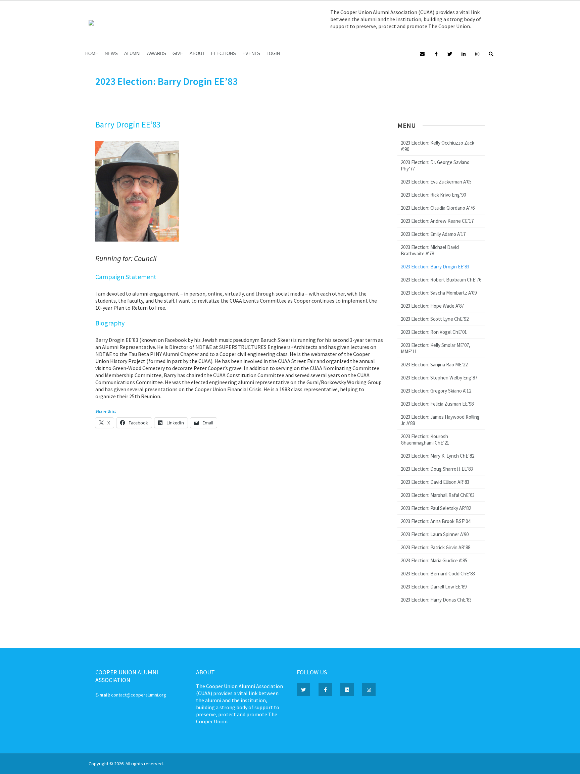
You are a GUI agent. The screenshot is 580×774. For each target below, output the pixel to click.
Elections (223, 53)
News (111, 53)
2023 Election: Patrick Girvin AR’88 (435, 547)
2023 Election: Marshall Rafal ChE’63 (438, 495)
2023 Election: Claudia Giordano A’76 (438, 208)
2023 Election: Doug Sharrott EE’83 (437, 469)
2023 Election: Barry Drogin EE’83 (435, 266)
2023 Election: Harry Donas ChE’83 (436, 600)
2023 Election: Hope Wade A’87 (432, 306)
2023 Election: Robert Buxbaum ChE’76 (441, 279)
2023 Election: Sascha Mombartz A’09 (439, 293)
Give (178, 53)
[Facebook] (436, 53)
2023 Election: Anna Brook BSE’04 (435, 521)
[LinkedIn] (463, 53)
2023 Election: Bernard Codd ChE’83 (438, 573)
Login (273, 53)
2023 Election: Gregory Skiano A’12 (436, 391)
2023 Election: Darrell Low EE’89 (434, 586)
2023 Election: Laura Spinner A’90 (435, 534)
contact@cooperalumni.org (138, 695)
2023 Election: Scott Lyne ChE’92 (435, 319)
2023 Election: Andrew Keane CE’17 (437, 221)
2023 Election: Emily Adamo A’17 (433, 234)
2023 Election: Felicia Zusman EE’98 (437, 404)
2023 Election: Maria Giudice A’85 (434, 560)
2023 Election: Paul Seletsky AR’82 (436, 508)
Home (91, 53)
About (197, 53)
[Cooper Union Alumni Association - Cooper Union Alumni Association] (91, 24)
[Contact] (422, 53)
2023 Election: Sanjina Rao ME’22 (434, 364)
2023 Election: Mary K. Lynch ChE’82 (437, 456)
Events (251, 53)
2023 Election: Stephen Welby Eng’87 (439, 377)
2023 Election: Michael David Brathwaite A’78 (430, 250)
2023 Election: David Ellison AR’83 (435, 482)
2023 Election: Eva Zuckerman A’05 (436, 181)
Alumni (132, 53)
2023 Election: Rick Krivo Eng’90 (433, 195)
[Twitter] (449, 53)
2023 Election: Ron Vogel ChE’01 (434, 332)
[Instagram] (477, 53)
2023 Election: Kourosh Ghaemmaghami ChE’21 (425, 439)
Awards (156, 53)
